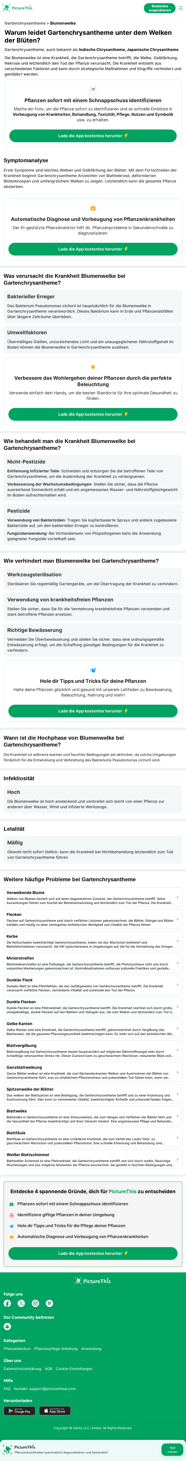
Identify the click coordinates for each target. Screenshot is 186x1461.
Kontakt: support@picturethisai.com (45, 1388)
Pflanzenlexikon (17, 1348)
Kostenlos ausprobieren (160, 8)
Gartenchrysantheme (25, 23)
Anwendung (91, 1348)
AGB (48, 1368)
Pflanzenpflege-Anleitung (56, 1348)
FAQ (7, 1388)
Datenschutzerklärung (22, 1368)
